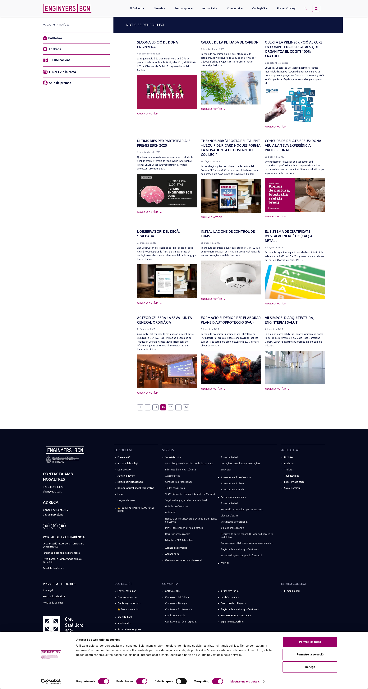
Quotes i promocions (128, 603)
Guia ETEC (170, 512)
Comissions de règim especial (180, 621)
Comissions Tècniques (176, 603)
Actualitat (49, 25)
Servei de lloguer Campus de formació (241, 555)
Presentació (123, 457)
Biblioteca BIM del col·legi (179, 540)
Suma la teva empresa (129, 629)
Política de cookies (53, 602)
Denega (310, 666)
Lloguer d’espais (126, 500)
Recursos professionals (177, 534)
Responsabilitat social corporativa (135, 488)
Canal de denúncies (53, 568)
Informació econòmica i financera (61, 553)
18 (155, 407)
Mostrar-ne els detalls (245, 681)
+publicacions (291, 475)
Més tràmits (123, 623)
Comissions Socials (175, 615)
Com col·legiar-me (127, 597)
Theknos (55, 49)
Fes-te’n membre (230, 597)
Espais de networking (232, 621)
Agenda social (172, 554)
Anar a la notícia (148, 113)
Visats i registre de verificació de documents (189, 463)
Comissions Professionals (178, 609)
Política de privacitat (54, 596)
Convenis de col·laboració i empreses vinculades (246, 543)
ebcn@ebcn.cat (52, 491)
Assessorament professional (236, 477)
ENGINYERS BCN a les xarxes (236, 615)
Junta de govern (126, 475)
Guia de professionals (176, 506)
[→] (317, 8)
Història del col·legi (127, 463)
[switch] (141, 681)
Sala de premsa (60, 83)
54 (186, 407)
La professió (124, 469)
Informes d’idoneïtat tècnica (180, 469)
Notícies (64, 25)
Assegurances (172, 475)
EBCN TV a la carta (62, 72)
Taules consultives (175, 488)
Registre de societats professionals (240, 549)
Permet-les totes (310, 641)
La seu (120, 494)
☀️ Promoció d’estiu (128, 609)
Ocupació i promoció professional (183, 560)
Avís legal (48, 590)
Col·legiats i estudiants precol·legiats (240, 463)
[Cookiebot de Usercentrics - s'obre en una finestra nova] (51, 681)
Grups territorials (230, 591)
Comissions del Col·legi (177, 597)
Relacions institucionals (130, 482)
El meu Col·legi (286, 8)
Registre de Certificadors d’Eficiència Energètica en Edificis (191, 520)
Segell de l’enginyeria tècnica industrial (186, 500)
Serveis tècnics (173, 457)
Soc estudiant (124, 617)
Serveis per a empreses (233, 497)
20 (170, 407)
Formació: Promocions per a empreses (242, 509)
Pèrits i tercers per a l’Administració (184, 528)
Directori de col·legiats (233, 603)
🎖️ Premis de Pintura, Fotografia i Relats (135, 509)
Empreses (226, 469)
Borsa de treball (229, 457)
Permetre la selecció (310, 654)
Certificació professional (178, 482)
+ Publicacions (60, 60)
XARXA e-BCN (172, 591)
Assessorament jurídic (232, 489)
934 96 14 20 (55, 486)
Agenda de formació (176, 548)
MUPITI (225, 563)
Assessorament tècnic (232, 483)
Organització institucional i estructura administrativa (63, 545)
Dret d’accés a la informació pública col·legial (62, 560)
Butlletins (55, 38)
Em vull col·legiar (126, 591)
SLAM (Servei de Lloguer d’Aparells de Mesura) (190, 494)
